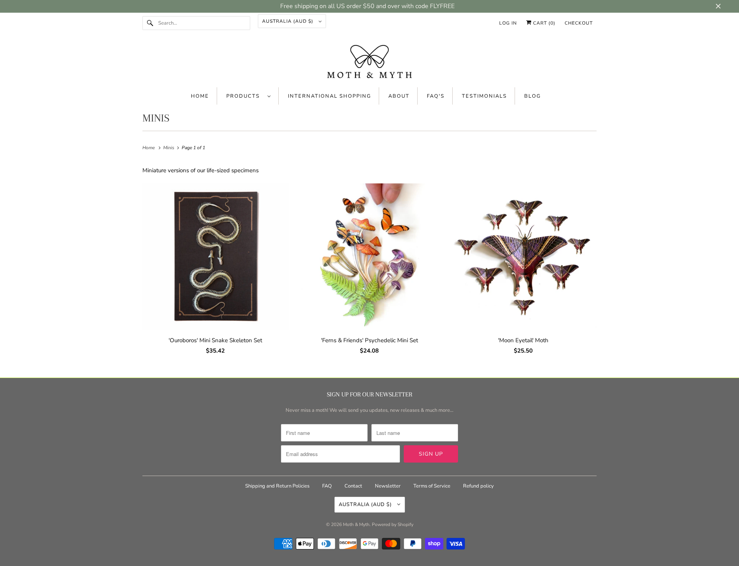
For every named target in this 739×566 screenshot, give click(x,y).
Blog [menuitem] (532, 96)
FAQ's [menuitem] (436, 96)
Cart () (543, 23)
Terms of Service (431, 486)
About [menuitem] (399, 96)
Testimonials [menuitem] (484, 96)
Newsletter (388, 486)
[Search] (150, 23)
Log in (508, 23)
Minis (155, 118)
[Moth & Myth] (369, 62)
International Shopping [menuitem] (329, 96)
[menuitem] (249, 96)
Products (245, 96)
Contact (353, 486)
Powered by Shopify (392, 524)
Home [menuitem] (200, 96)
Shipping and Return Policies (278, 486)
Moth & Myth (356, 524)
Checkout (579, 23)
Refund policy (478, 486)
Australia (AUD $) (288, 21)
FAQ (327, 486)
